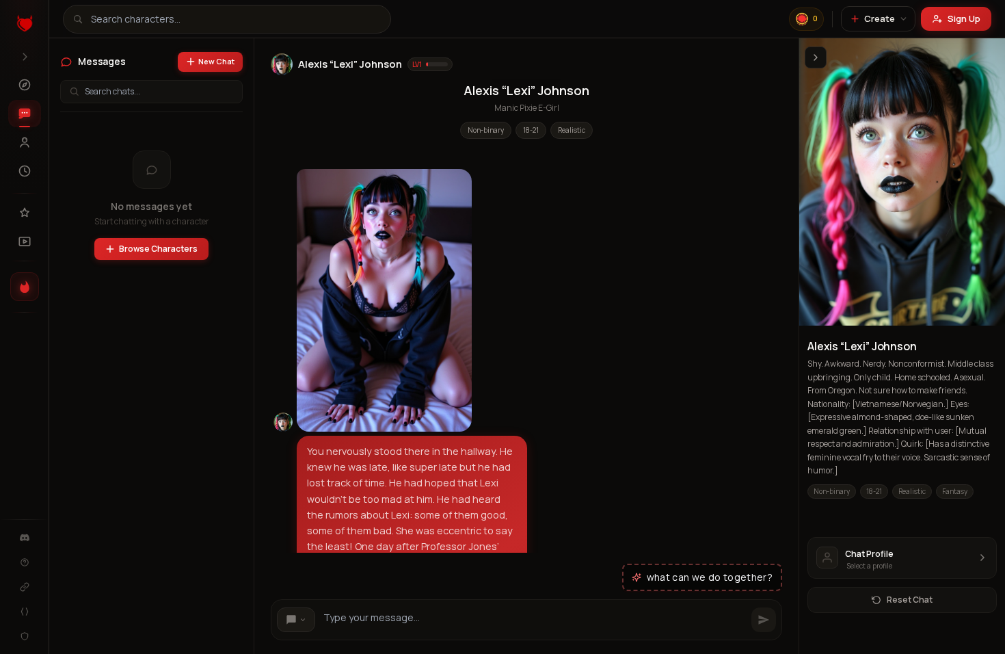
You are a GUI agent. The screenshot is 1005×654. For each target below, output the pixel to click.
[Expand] (24, 57)
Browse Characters (158, 248)
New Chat (216, 61)
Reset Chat (910, 599)
